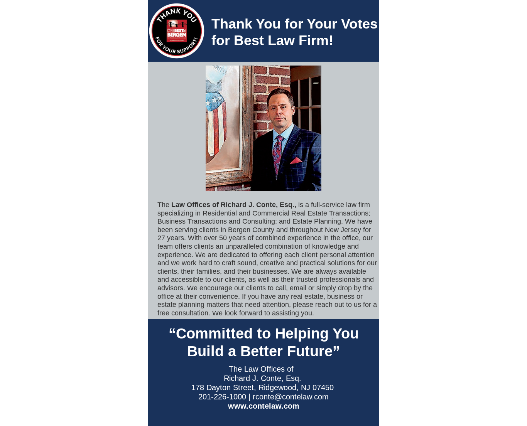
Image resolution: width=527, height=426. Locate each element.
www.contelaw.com (263, 406)
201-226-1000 (222, 396)
